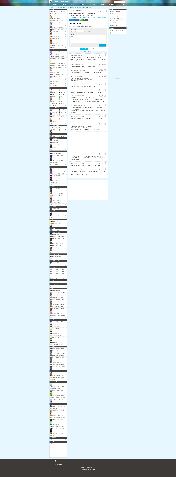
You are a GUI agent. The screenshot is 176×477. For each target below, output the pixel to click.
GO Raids (100, 463)
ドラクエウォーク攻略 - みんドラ (61, 1)
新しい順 (84, 49)
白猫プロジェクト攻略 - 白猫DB (60, 463)
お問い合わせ (92, 467)
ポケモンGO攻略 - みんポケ (59, 464)
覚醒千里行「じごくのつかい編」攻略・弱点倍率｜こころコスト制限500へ (89, 17)
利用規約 (82, 467)
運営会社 (87, 467)
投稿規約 (78, 26)
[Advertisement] (88, 141)
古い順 (92, 49)
